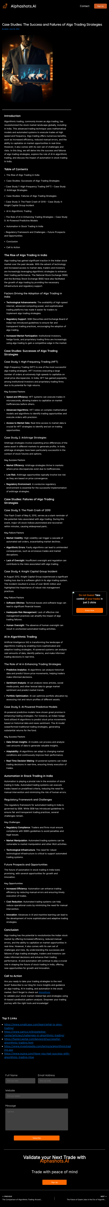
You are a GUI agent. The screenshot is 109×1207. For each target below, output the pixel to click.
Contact (84, 6)
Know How (89, 610)
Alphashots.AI (23, 6)
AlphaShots (44, 992)
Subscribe (37, 1138)
